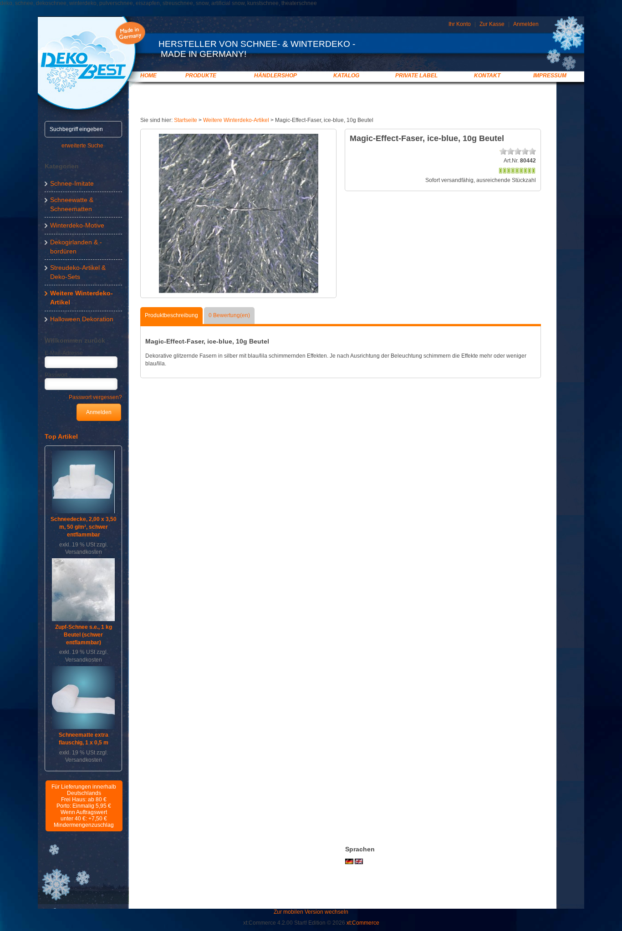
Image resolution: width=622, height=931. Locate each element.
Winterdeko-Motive (77, 225)
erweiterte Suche (82, 145)
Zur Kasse (492, 24)
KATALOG (346, 75)
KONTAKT (487, 75)
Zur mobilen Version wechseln (311, 912)
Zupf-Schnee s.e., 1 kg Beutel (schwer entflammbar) (83, 635)
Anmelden (526, 24)
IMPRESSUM (549, 75)
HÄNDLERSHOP (275, 75)
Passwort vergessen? (95, 397)
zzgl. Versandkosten (86, 548)
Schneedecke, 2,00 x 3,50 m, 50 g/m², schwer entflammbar (84, 527)
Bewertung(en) (229, 315)
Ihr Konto (460, 24)
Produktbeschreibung (171, 315)
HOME (148, 75)
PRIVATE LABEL (416, 75)
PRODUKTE (200, 75)
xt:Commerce (363, 923)
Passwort (56, 375)
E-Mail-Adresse (64, 353)
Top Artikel (61, 436)
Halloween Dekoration (81, 319)
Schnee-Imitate (72, 183)
